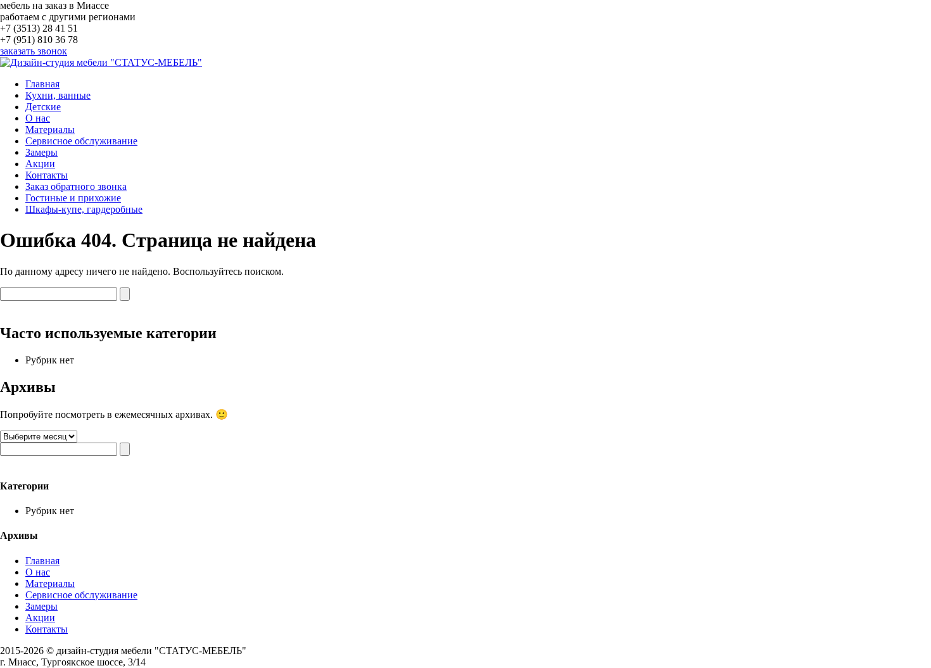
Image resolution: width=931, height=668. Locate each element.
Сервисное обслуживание (81, 140)
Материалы (50, 129)
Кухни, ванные (58, 95)
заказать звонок (33, 51)
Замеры (41, 152)
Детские (43, 106)
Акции (40, 163)
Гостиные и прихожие (73, 197)
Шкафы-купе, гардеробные (83, 209)
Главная (42, 84)
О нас (37, 118)
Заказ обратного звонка (76, 186)
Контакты (46, 175)
